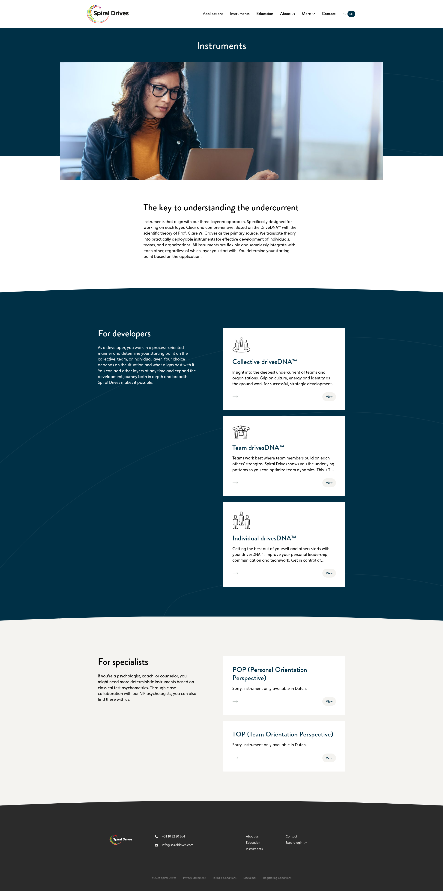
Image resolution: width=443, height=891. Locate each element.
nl (344, 14)
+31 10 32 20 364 (173, 836)
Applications (213, 13)
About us (287, 13)
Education (264, 13)
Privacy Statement (194, 877)
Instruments (239, 13)
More (306, 13)
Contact (328, 13)
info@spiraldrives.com (177, 845)
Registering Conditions (277, 877)
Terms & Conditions (224, 877)
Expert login (294, 842)
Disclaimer (249, 877)
